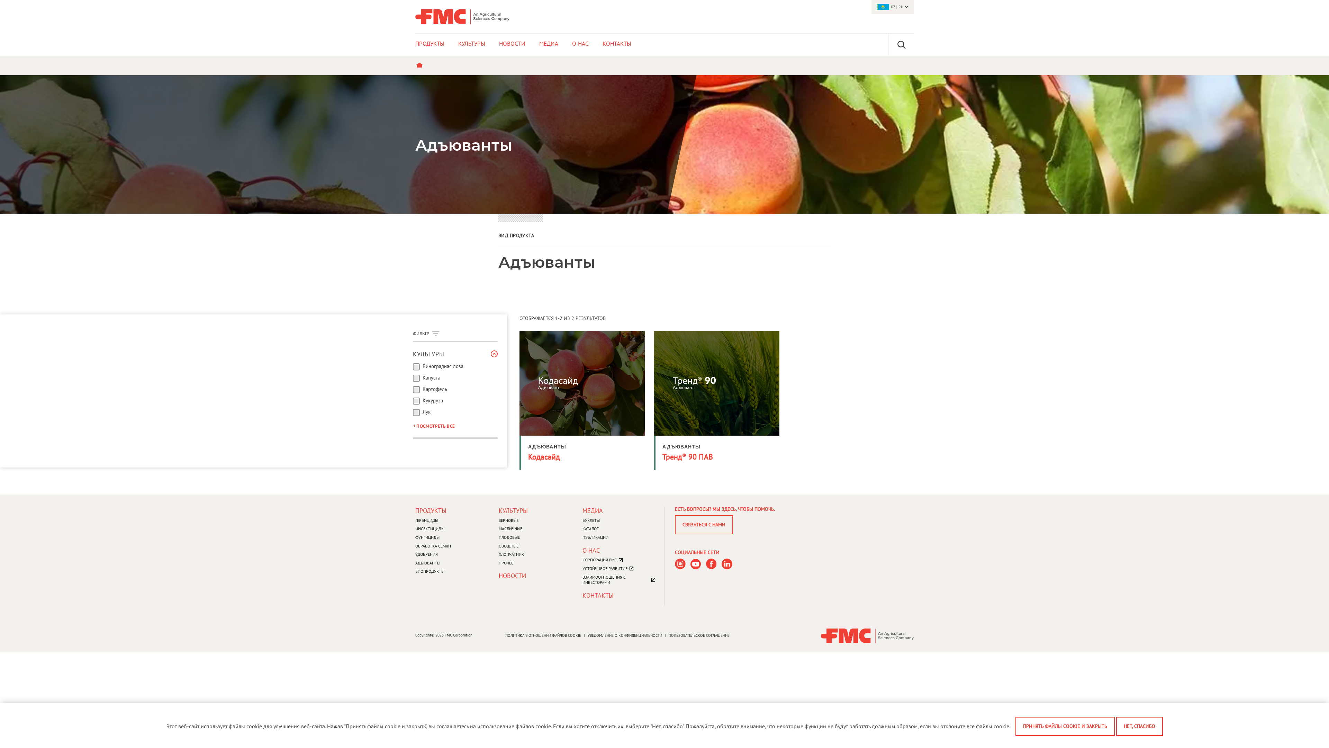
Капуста (431, 378)
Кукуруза (433, 401)
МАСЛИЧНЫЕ (510, 528)
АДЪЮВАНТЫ (427, 563)
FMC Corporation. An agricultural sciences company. (462, 16)
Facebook (711, 564)
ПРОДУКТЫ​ (430, 511)
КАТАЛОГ (590, 528)
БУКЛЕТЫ (591, 520)
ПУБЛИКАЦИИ (595, 537)
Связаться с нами (703, 525)
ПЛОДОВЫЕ (509, 537)
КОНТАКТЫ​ (598, 595)
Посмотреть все (435, 426)
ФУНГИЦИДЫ (427, 537)
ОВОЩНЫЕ (508, 546)
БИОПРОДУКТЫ (429, 571)
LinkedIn (727, 564)
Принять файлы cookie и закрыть (1065, 726)
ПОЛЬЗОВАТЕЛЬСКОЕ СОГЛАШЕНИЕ (699, 635)
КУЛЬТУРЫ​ (513, 511)
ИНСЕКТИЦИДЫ (429, 528)
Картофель (435, 389)
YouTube (695, 564)
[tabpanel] (664, 144)
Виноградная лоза (443, 366)
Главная (421, 65)
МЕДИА (592, 511)
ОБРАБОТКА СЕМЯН (433, 546)
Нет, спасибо (1139, 726)
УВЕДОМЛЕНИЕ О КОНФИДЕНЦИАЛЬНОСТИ (625, 635)
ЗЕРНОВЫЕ (508, 520)
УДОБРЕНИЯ (426, 554)
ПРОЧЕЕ (506, 563)
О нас (591, 550)
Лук (427, 412)
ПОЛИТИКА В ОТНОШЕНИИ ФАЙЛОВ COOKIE (543, 635)
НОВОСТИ (512, 576)
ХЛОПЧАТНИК (511, 554)
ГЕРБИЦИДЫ (426, 520)
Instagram (680, 564)
